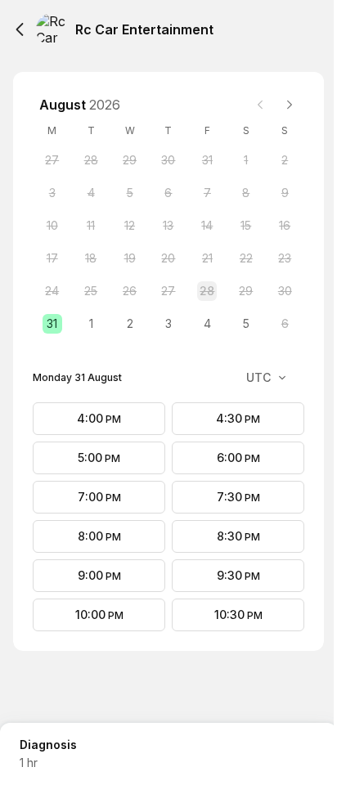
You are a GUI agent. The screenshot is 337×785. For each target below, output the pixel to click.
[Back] (19, 29)
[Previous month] (260, 105)
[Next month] (289, 105)
